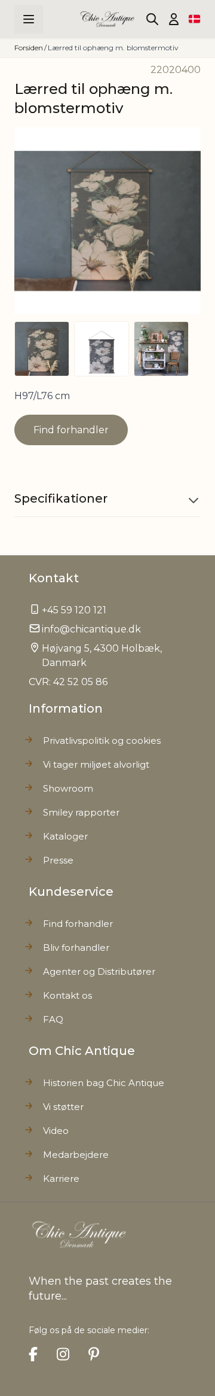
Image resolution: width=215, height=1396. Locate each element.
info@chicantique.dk (91, 629)
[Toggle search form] (152, 19)
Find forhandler (71, 430)
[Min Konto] (174, 19)
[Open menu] (28, 19)
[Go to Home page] (107, 19)
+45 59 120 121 (74, 610)
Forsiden (28, 47)
